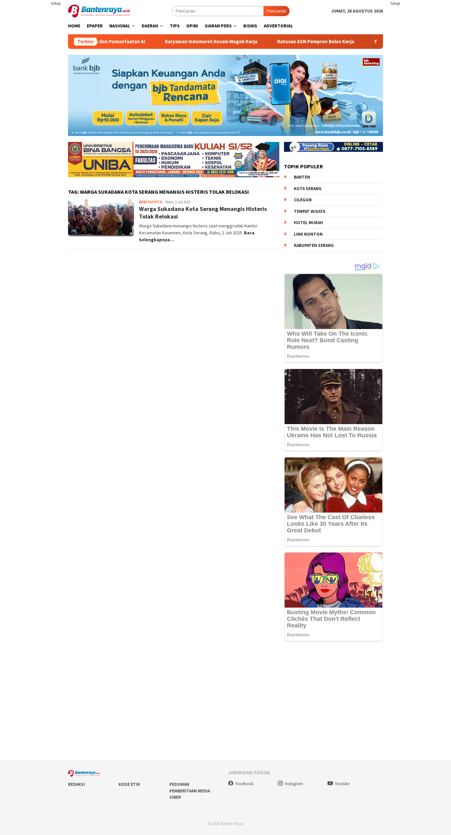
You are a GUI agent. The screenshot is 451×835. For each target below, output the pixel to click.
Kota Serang (308, 188)
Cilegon (303, 200)
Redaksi (76, 784)
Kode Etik (129, 784)
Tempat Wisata (309, 211)
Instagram (294, 783)
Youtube (342, 783)
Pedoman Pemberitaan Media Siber (189, 791)
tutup (55, 3)
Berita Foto (150, 202)
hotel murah (308, 222)
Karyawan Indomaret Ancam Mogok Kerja (192, 42)
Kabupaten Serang (314, 245)
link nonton (308, 234)
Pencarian (276, 11)
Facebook (244, 783)
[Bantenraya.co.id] (99, 11)
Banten (302, 177)
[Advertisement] (420, 99)
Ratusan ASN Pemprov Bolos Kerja (297, 42)
